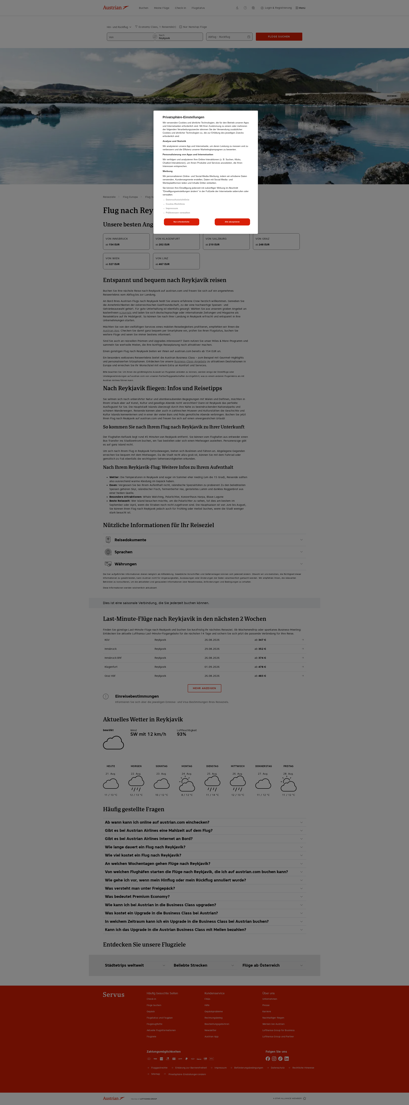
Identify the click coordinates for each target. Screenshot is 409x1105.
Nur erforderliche (181, 222)
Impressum (172, 208)
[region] (205, 172)
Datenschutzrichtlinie (177, 199)
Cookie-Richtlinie (175, 204)
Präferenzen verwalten (178, 212)
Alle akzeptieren (232, 222)
